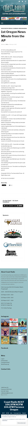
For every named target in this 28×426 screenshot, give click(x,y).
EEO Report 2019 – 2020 (7, 294)
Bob (7, 44)
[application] (13, 205)
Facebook (4, 348)
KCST (3, 413)
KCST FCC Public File (6, 303)
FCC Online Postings (6, 308)
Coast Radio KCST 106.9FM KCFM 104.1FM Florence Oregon (14, 406)
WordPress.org (5, 364)
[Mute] (17, 205)
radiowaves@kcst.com (7, 393)
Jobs (11, 413)
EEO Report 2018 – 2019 (7, 297)
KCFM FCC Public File (6, 305)
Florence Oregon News (20, 28)
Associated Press (6, 28)
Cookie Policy (4, 420)
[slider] (20, 205)
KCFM (7, 413)
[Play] (4, 205)
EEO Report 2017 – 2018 (7, 300)
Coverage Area (17, 413)
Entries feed (4, 360)
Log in (2, 358)
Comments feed (5, 362)
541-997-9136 (4, 391)
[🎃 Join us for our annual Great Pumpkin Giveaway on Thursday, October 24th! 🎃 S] (5, 323)
